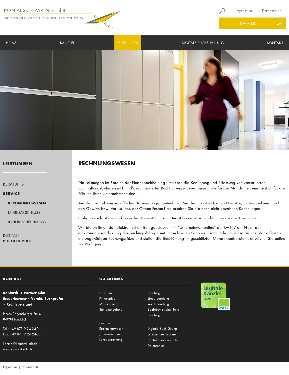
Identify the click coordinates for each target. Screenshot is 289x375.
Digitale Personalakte (162, 340)
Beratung (13, 184)
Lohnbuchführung (27, 222)
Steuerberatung (158, 298)
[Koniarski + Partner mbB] (72, 18)
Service (11, 193)
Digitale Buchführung (162, 329)
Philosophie (107, 298)
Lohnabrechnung (110, 340)
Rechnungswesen (27, 203)
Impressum (243, 11)
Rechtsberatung (158, 304)
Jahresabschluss (24, 212)
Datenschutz (271, 11)
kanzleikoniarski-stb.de (20, 344)
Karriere (249, 23)
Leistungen (18, 164)
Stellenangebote (110, 310)
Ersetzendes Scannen (162, 334)
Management (108, 304)
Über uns (105, 293)
